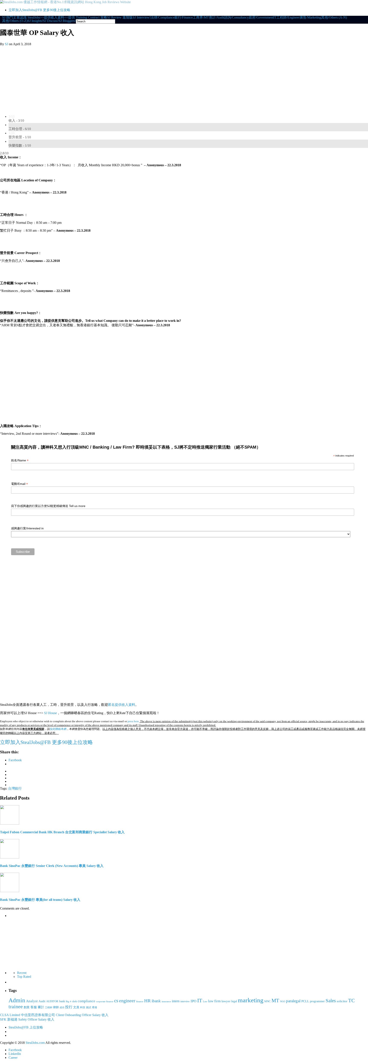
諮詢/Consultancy (236, 17)
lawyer (225, 1001)
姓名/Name (20, 460)
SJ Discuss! (51, 21)
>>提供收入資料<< (54, 17)
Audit (42, 1001)
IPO (193, 1001)
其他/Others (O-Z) (14, 21)
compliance (86, 1001)
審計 (41, 1007)
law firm (214, 1001)
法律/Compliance (162, 17)
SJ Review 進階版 (120, 17)
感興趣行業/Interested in (27, 528)
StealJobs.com (35, 1042)
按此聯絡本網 (58, 729)
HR (147, 1000)
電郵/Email (19, 484)
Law (205, 1001)
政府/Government (261, 17)
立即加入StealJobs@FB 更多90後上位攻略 (39, 10)
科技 (82, 1007)
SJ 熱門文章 (11, 17)
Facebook (15, 1050)
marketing (250, 1000)
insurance (166, 1001)
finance (139, 1001)
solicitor (342, 1001)
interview (185, 1001)
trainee (16, 1006)
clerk (74, 1001)
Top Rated (24, 976)
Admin (17, 1000)
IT (274, 17)
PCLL (305, 1001)
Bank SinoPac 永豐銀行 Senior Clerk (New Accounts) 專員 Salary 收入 (52, 866)
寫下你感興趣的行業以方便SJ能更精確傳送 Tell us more (48, 506)
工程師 (48, 1007)
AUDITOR (52, 1001)
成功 (62, 1007)
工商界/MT (201, 17)
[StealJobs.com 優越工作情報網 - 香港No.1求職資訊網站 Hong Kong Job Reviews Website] (65, 2)
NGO (282, 1001)
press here (133, 721)
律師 (56, 1007)
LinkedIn (15, 1054)
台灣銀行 (15, 788)
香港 (94, 1007)
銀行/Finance (183, 17)
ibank (156, 1001)
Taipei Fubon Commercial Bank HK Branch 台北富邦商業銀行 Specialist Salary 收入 (62, 832)
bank (62, 1001)
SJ (6, 44)
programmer (317, 1001)
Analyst (32, 1001)
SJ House (50, 713)
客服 (33, 1007)
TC (351, 1000)
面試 (88, 1007)
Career (13, 1057)
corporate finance (104, 1001)
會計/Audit (216, 17)
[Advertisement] (184, 78)
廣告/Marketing (310, 17)
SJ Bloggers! (67, 21)
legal (234, 1001)
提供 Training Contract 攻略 (87, 17)
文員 (76, 1007)
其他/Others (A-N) (334, 17)
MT (275, 1000)
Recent (21, 973)
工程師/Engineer (288, 17)
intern (176, 1001)
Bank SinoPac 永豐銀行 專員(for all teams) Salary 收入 (40, 899)
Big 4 (68, 1001)
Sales (331, 1000)
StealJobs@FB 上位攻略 (26, 1027)
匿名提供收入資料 (121, 704)
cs (116, 1000)
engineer (127, 1000)
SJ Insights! (35, 21)
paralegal (293, 1001)
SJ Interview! (142, 17)
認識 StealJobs (30, 17)
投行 (68, 1007)
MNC (267, 1001)
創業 (27, 1007)
